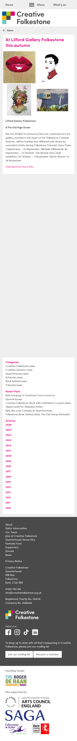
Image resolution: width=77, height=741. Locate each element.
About (8, 524)
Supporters (11, 547)
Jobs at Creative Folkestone (21, 535)
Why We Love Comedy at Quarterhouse (29, 410)
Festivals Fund (13, 543)
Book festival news (16, 381)
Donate (9, 550)
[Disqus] (38, 221)
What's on (59, 4)
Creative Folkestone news (20, 365)
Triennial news (14, 384)
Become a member (47, 654)
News (8, 554)
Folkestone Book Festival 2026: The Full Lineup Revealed (38, 414)
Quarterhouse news (17, 373)
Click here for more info (19, 166)
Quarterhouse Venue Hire (20, 539)
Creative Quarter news (19, 369)
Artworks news (14, 377)
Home (9, 4)
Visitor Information (16, 528)
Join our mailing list (19, 654)
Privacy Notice (13, 561)
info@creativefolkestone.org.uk (23, 592)
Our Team (11, 532)
